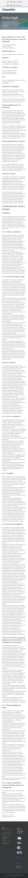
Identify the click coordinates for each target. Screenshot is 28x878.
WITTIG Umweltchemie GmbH (17, 875)
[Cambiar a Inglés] (10, 5)
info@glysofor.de (6, 843)
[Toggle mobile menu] (25, 9)
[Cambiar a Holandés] (20, 5)
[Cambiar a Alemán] (7, 5)
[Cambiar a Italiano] (17, 5)
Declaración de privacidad (19, 866)
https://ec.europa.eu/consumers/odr (10, 93)
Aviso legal (18, 863)
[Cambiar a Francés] (14, 5)
